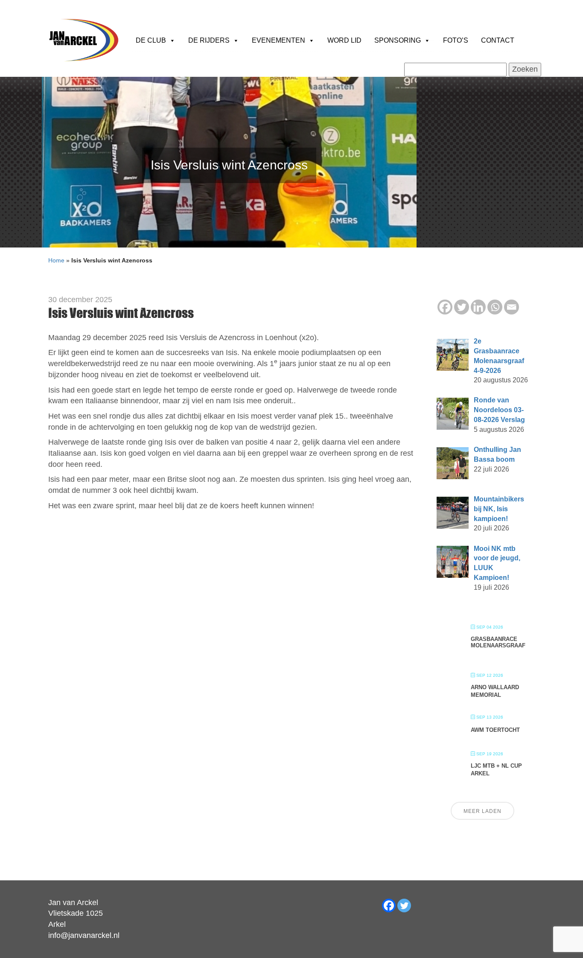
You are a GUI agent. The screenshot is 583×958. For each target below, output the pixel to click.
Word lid (344, 40)
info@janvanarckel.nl (84, 935)
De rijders (209, 40)
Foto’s (455, 40)
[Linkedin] (478, 307)
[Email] (511, 307)
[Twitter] (461, 307)
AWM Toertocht (495, 730)
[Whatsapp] (494, 307)
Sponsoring (397, 40)
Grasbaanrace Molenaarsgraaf (498, 642)
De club (151, 40)
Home (56, 260)
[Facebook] (444, 307)
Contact (497, 40)
